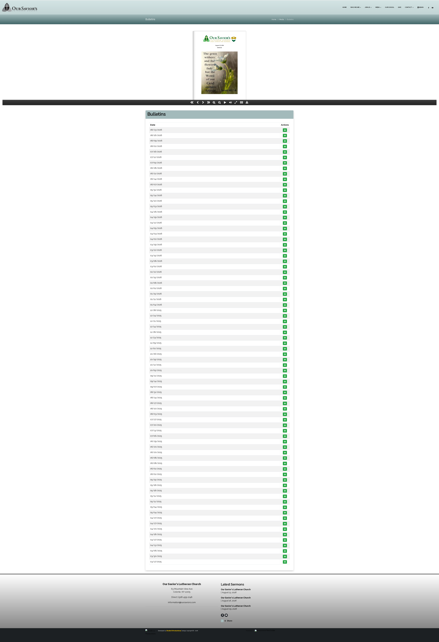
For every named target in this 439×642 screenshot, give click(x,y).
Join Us (367, 7)
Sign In (421, 7)
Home (345, 7)
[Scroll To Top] (435, 639)
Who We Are (354, 7)
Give (399, 7)
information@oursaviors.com (182, 602)
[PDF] (285, 130)
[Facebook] (222, 615)
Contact (408, 7)
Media (377, 7)
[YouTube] (226, 615)
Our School (389, 7)
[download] (247, 102)
